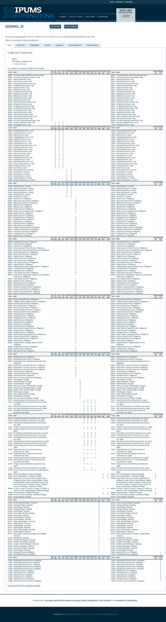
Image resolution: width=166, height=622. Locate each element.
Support (103, 17)
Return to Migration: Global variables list (22, 40)
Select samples (71, 27)
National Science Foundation (85, 600)
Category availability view (23, 61)
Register (119, 2)
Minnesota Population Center (79, 614)
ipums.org (128, 2)
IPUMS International (8, 5)
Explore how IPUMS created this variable (24, 586)
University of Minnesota (126, 600)
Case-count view (20, 64)
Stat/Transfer (105, 600)
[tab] (9, 45)
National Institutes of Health (58, 600)
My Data (90, 17)
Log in (111, 2)
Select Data (76, 17)
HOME (63, 17)
